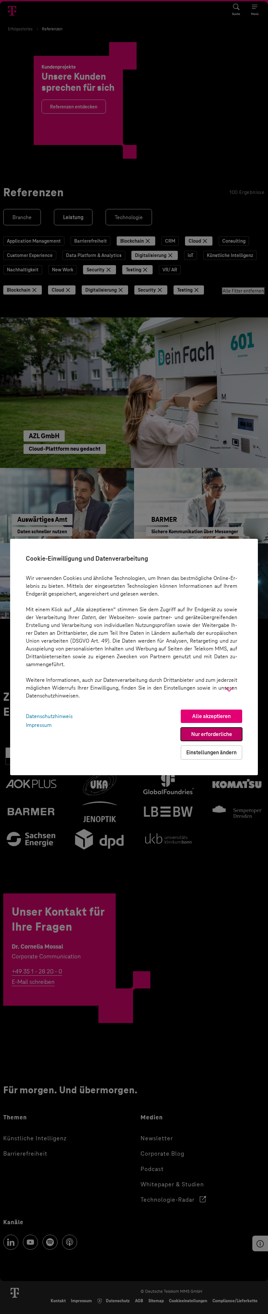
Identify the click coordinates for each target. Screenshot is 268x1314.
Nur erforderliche (211, 734)
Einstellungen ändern (211, 752)
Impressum (39, 725)
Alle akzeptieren (211, 716)
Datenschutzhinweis (49, 716)
